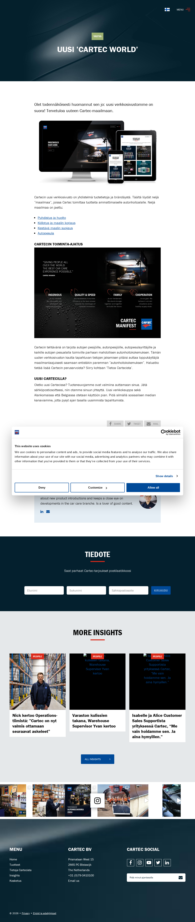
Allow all (153, 487)
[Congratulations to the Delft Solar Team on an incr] (114, 800)
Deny (41, 487)
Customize (95, 487)
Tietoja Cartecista (20, 870)
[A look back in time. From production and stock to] (16, 800)
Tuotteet (15, 865)
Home (13, 859)
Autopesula (46, 233)
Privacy (26, 913)
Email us (73, 881)
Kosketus (15, 881)
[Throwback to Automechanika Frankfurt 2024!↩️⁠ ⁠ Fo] (81, 800)
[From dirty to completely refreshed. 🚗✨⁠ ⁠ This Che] (146, 800)
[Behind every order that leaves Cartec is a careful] (49, 800)
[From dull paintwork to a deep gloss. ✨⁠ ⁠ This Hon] (178, 800)
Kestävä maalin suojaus (55, 228)
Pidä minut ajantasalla (141, 877)
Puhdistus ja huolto (52, 217)
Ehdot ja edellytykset (44, 913)
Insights (15, 875)
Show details (164, 476)
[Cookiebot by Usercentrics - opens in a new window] (163, 432)
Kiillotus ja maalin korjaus (56, 223)
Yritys (97, 36)
